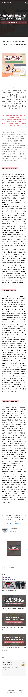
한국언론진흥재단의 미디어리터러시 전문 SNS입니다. (10, 668)
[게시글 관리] (8, 567)
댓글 (3, 658)
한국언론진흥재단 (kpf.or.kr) (14, 524)
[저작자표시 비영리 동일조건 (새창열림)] (18, 567)
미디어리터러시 (6, 3)
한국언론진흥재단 (20, 690)
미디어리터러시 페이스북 (9, 690)
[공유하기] (6, 567)
